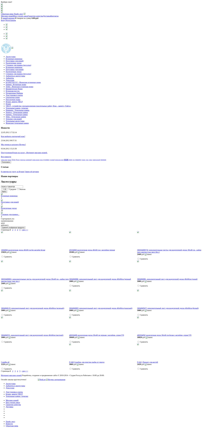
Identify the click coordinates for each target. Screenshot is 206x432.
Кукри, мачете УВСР (14, 102)
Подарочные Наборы (14, 93)
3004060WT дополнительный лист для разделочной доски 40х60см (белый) (168, 308)
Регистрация (10, 20)
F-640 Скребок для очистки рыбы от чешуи (86, 362)
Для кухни (10, 80)
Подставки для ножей (14, 61)
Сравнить (8, 257)
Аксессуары (10, 57)
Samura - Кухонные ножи (16, 85)
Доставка (47, 16)
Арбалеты (10, 78)
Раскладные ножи (13, 100)
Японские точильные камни (17, 123)
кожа (41, 159)
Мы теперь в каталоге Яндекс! (13, 145)
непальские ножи (59, 159)
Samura (9, 159)
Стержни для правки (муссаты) (18, 65)
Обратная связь (7, 14)
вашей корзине (9, 18)
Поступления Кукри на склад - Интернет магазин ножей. (24, 153)
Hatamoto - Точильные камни (17, 110)
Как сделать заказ (21, 16)
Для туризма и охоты (14, 95)
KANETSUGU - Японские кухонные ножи (23, 82)
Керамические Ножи (14, 89)
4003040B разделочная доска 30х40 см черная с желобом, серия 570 (96, 335)
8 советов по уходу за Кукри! (13, 172)
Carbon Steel (4, 159)
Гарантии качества (35, 16)
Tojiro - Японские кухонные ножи (19, 87)
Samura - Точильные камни (17, 115)
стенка (90, 159)
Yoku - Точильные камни (16, 117)
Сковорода (22, 159)
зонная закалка (36, 159)
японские (103, 160)
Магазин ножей (7, 16)
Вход (3, 20)
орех (73, 159)
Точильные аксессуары (15, 121)
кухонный (52, 159)
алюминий (29, 159)
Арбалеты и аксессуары (15, 76)
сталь (87, 159)
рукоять (83, 159)
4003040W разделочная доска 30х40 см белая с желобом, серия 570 (164, 335)
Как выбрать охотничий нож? (13, 136)
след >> (25, 230)
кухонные (46, 160)
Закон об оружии (32, 172)
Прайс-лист (18, 14)
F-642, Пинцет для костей (147, 362)
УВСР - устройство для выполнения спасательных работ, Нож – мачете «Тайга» (38, 106)
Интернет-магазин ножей (11, 375)
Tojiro (14, 160)
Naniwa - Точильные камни (17, 112)
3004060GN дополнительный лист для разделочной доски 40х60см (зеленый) (32, 308)
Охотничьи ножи (13, 97)
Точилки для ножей (14, 119)
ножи (70, 160)
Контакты (55, 16)
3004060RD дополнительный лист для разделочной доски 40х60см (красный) (100, 308)
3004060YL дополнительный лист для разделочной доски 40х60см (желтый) (32, 335)
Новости (9, 424)
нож (66, 159)
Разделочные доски (13, 63)
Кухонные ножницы (14, 59)
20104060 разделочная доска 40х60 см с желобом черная (92, 250)
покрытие (78, 160)
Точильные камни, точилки (17, 108)
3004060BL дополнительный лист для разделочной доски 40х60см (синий (167, 279)
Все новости (6, 157)
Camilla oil (5, 362)
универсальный (96, 159)
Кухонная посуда (12, 91)
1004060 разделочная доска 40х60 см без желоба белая (23, 250)
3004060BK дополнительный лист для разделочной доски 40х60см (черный (100, 279)
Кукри (8, 104)
